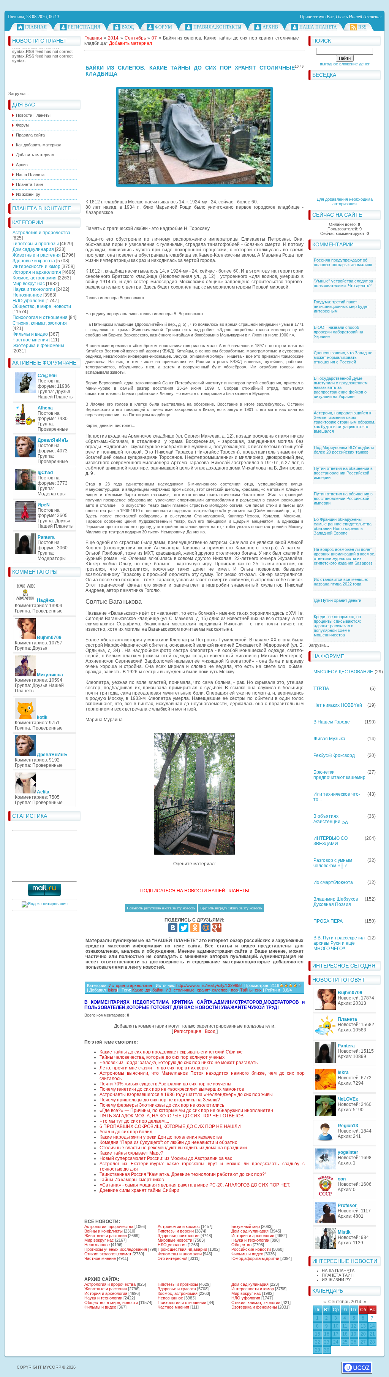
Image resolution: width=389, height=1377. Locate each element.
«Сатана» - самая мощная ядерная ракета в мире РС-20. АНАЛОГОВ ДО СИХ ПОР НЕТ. (195, 1185)
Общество (241, 1244)
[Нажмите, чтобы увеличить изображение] (194, 137)
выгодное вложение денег (345, 64)
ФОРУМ (163, 27)
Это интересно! (172, 1258)
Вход (128, 27)
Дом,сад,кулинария (33, 249)
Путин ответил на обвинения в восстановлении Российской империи (343, 473)
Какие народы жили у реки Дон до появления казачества (161, 1137)
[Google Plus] (216, 927)
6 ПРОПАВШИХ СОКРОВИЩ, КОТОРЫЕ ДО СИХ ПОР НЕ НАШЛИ (170, 1126)
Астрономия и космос (179, 1226)
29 (317, 1350)
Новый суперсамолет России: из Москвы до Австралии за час (166, 1158)
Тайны (246, 990)
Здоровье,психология (178, 1235)
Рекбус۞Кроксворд (334, 755)
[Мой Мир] (205, 927)
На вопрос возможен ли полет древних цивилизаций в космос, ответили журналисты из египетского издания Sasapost (344, 556)
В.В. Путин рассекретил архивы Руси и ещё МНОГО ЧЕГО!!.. (339, 943)
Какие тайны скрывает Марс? (131, 1153)
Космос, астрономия (35, 278)
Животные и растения (37, 255)
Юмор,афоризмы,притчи (255, 1258)
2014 (113, 38)
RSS (362, 27)
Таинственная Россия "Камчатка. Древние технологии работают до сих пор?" (183, 1174)
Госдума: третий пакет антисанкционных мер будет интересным (341, 306)
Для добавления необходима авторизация (345, 201)
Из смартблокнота (333, 882)
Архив (270, 27)
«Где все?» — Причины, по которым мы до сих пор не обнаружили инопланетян (186, 1110)
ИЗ (168, 990)
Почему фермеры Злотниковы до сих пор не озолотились (162, 1105)
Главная (36, 27)
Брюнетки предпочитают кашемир (339, 774)
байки (157, 990)
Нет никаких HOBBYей (337, 705)
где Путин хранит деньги (337, 600)
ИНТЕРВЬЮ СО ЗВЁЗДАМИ (330, 841)
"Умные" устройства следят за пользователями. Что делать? (343, 283)
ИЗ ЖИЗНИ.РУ (336, 1279)
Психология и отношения (40, 317)
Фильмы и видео (30, 334)
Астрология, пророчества (108, 1226)
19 (353, 1334)
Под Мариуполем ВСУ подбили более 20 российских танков (344, 449)
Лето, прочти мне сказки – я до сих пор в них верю (154, 1068)
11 (344, 1326)
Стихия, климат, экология (40, 323)
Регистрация (84, 27)
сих (258, 990)
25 (345, 1342)
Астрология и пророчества (41, 232)
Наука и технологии (34, 289)
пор (234, 990)
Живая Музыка (329, 738)
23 (326, 1342)
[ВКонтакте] (172, 927)
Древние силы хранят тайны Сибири (139, 1190)
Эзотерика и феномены (38, 345)
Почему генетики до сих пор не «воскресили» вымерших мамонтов (172, 1089)
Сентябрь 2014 (344, 1301)
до (147, 990)
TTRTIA (321, 688)
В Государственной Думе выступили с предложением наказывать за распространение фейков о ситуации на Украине (341, 387)
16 (326, 1334)
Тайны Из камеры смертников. (132, 1179)
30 (326, 1350)
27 (363, 1342)
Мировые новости (175, 1240)
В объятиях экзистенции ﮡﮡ (330, 819)
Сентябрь (135, 38)
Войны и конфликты (103, 1231)
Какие (137, 990)
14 (372, 1326)
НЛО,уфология (28, 300)
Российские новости (251, 1249)
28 (372, 1342)
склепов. (220, 990)
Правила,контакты (217, 27)
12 (353, 1326)
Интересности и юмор (36, 266)
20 (363, 1334)
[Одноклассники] (194, 927)
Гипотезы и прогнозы (36, 243)
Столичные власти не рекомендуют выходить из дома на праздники (173, 1147)
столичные (184, 990)
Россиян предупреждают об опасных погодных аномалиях (343, 262)
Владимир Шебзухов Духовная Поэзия (335, 901)
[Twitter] (183, 927)
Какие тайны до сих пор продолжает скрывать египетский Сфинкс (171, 1052)
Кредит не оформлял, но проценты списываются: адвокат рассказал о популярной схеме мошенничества (337, 625)
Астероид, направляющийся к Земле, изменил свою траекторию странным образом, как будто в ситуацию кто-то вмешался (344, 422)
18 (345, 1334)
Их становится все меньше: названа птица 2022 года (341, 581)
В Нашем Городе (331, 722)
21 (372, 1334)
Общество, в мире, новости (42, 306)
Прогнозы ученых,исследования (115, 1249)
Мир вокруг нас (29, 283)
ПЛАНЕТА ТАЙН (338, 1275)
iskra (112, 990)
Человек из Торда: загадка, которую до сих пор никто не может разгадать (179, 1062)
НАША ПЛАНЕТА (338, 1270)
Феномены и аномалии (180, 1254)
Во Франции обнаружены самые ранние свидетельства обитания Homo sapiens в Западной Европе (343, 526)
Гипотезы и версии (176, 1231)
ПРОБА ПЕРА (328, 921)
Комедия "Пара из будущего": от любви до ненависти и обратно (168, 1142)
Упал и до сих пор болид (126, 1131)
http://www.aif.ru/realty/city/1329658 (209, 985)
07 (154, 38)
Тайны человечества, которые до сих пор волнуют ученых (162, 1057)
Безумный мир (245, 1226)
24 (335, 1342)
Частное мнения (30, 340)
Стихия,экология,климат (107, 1254)
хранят (203, 990)
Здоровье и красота (34, 260)
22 (317, 1342)
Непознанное (27, 295)
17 (335, 1334)
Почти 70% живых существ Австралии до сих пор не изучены (165, 1084)
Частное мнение (100, 1258)
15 (317, 1334)
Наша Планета (318, 27)
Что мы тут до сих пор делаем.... (134, 1121)
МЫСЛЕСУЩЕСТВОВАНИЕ (343, 671)
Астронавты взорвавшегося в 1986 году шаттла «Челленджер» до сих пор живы (186, 1094)
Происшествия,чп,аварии (182, 1249)
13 (363, 1326)
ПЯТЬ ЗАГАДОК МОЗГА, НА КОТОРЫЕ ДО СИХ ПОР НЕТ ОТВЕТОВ (172, 1115)
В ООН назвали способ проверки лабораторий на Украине (338, 332)
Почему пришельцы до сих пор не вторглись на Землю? (160, 1100)
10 (335, 1326)
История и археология (37, 272)
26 (353, 1342)
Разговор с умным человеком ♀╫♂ (332, 863)
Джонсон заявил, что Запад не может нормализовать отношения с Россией (343, 357)
